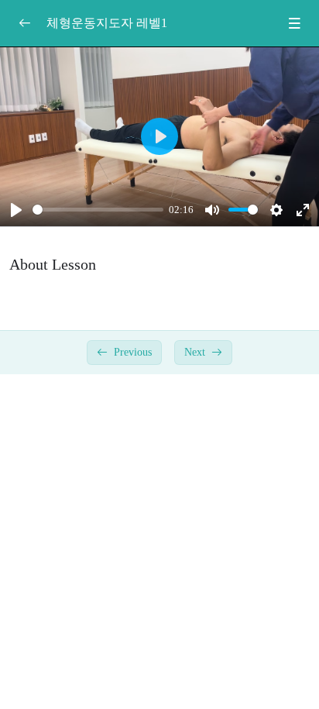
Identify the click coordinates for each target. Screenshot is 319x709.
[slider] (98, 209)
